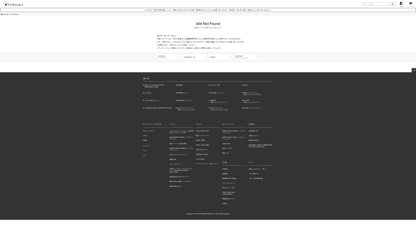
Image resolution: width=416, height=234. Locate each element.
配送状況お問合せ (254, 140)
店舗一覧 (401, 6)
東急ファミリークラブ (202, 135)
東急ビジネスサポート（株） (257, 169)
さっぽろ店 (148, 93)
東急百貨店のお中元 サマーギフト (179, 177)
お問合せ (225, 203)
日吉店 (246, 85)
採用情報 (225, 174)
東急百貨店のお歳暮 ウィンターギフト (180, 181)
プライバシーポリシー (228, 183)
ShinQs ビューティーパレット (252, 108)
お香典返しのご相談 (202, 154)
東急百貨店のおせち (175, 186)
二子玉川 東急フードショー (153, 100)
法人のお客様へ (200, 159)
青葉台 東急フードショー (185, 100)
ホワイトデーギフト (149, 131)
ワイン (145, 150)
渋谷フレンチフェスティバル (177, 154)
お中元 (145, 135)
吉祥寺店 (180, 85)
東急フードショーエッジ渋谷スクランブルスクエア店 (252, 93)
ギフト (145, 155)
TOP (414, 70)
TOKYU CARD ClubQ (202, 131)
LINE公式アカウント (202, 149)
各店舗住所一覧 (253, 131)
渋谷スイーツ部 (226, 148)
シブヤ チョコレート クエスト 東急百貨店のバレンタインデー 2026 (181, 131)
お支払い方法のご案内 (202, 145)
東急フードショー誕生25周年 (178, 143)
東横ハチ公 (225, 153)
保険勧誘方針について (228, 199)
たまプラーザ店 (215, 85)
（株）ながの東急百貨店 (256, 178)
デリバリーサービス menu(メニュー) (207, 163)
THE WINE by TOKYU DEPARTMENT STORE (158, 108)
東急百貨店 (6, 14)
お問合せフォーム (254, 135)
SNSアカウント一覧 (228, 187)
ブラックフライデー (175, 164)
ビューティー (147, 146)
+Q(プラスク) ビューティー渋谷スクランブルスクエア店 (186, 109)
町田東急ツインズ (183, 93)
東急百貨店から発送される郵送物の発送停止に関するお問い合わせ (260, 145)
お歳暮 (145, 140)
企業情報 (212, 57)
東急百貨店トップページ (162, 57)
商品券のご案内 (200, 140)
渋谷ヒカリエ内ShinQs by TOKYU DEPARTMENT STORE (155, 86)
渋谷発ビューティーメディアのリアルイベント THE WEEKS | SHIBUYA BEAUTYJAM (181, 170)
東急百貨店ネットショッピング (241, 57)
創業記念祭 (172, 159)
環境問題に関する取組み (229, 178)
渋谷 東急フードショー (217, 93)
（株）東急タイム (254, 174)
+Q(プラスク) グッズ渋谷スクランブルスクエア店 (219, 109)
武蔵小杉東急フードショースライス (218, 101)
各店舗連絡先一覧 (189, 57)
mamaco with (226, 143)
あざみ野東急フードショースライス (251, 101)
